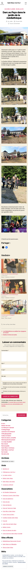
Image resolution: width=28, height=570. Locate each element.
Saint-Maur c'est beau (7, 448)
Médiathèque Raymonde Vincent (12, 541)
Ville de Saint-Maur (8, 547)
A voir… (3, 423)
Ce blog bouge (5, 429)
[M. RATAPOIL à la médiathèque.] (14, 286)
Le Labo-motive (7, 475)
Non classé (4, 444)
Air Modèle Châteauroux (9, 492)
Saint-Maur (12, 324)
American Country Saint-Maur (11, 495)
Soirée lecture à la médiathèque (9, 274)
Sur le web (4, 452)
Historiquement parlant (8, 439)
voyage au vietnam (8, 484)
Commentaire (5, 350)
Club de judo (6, 502)
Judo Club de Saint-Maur (10, 524)
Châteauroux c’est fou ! (9, 472)
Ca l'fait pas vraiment (7, 427)
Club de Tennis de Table (9, 508)
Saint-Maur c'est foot (7, 450)
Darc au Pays (6, 324)
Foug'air (5, 521)
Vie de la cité (20, 9)
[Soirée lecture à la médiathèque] (14, 266)
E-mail (3, 370)
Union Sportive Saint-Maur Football (12, 533)
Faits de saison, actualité (8, 437)
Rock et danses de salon (9, 530)
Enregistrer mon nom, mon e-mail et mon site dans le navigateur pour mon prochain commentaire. (15, 383)
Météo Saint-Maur (8, 478)
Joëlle (11, 21)
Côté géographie (6, 433)
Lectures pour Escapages (7, 315)
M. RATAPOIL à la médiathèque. (9, 294)
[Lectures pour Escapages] (14, 307)
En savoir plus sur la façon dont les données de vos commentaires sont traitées (13, 404)
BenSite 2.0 (6, 469)
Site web (3, 376)
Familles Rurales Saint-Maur (10, 517)
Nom (3, 363)
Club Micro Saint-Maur (9, 511)
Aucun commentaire (15, 23)
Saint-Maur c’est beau (9, 481)
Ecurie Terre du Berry (8, 514)
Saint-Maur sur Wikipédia (9, 544)
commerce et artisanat (8, 431)
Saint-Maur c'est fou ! (14, 3)
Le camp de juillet (6, 442)
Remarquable (5, 446)
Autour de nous (5, 425)
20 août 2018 (19, 21)
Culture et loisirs (9, 9)
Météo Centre (6, 527)
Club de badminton (8, 498)
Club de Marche (7, 505)
